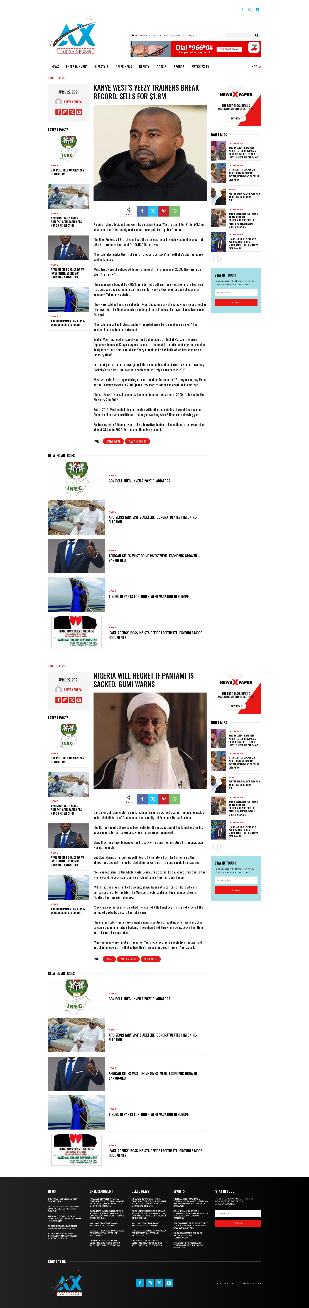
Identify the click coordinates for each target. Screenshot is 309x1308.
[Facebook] (242, 8)
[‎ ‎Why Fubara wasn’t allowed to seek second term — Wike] (218, 195)
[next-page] (220, 259)
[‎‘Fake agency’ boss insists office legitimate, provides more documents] (76, 633)
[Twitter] (72, 112)
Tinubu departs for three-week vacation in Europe (68, 323)
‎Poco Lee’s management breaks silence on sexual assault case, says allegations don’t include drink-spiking (107, 1214)
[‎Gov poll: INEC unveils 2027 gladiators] (68, 148)
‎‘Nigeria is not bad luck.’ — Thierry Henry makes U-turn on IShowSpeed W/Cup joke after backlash (190, 1202)
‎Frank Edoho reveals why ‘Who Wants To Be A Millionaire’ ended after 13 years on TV (243, 243)
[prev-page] (213, 259)
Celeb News (236, 143)
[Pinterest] (163, 211)
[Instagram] (249, 8)
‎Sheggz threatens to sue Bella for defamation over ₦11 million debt (107, 1233)
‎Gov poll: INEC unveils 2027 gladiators (68, 172)
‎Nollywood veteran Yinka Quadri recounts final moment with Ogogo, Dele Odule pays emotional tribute (107, 1202)
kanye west (113, 441)
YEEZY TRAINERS (137, 441)
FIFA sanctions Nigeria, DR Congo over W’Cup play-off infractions (188, 1245)
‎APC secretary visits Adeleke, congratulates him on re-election (66, 222)
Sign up (236, 302)
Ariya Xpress (73, 101)
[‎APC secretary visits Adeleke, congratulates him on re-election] (68, 196)
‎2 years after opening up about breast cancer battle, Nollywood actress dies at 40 (244, 174)
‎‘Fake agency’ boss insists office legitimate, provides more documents (155, 635)
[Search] (256, 35)
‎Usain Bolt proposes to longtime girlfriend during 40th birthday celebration (105, 1243)
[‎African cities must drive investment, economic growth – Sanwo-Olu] (68, 247)
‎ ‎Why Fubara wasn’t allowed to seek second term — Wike (244, 197)
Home (51, 78)
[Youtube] (257, 8)
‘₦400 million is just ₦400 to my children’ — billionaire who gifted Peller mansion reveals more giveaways (243, 220)
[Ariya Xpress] (59, 101)
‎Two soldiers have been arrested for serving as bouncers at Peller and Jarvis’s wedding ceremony (243, 152)
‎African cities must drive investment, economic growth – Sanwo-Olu (67, 273)
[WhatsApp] (174, 211)
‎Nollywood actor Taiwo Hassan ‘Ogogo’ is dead (104, 1224)
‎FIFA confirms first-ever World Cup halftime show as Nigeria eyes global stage (190, 1225)
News (62, 78)
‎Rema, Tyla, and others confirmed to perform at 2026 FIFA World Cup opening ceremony (190, 1214)
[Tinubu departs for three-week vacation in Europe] (68, 299)
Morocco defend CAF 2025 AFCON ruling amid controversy (187, 1235)
